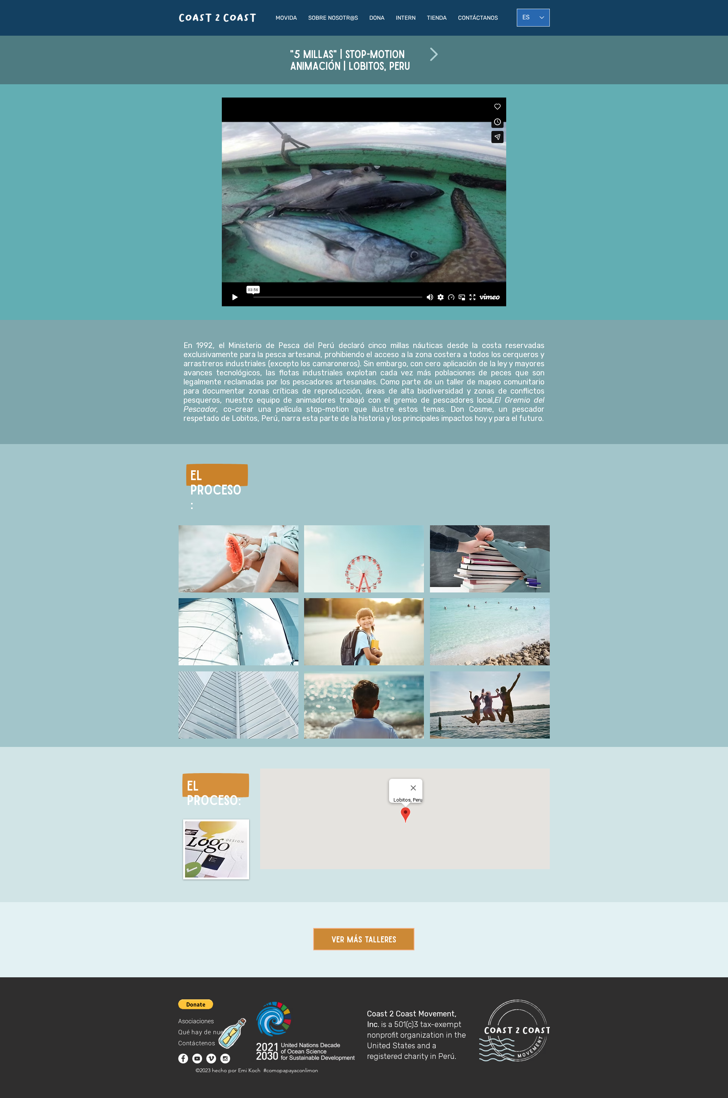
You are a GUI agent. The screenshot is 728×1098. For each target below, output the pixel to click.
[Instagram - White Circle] (225, 1058)
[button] (286, 18)
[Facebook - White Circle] (183, 1058)
